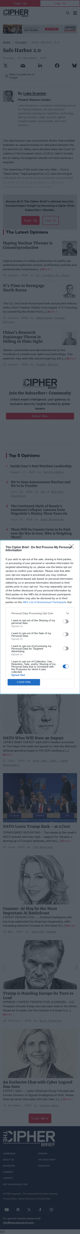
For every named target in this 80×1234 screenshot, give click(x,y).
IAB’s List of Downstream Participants (44, 602)
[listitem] (40, 613)
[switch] (66, 621)
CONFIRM (24, 682)
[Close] (72, 547)
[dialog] (40, 617)
